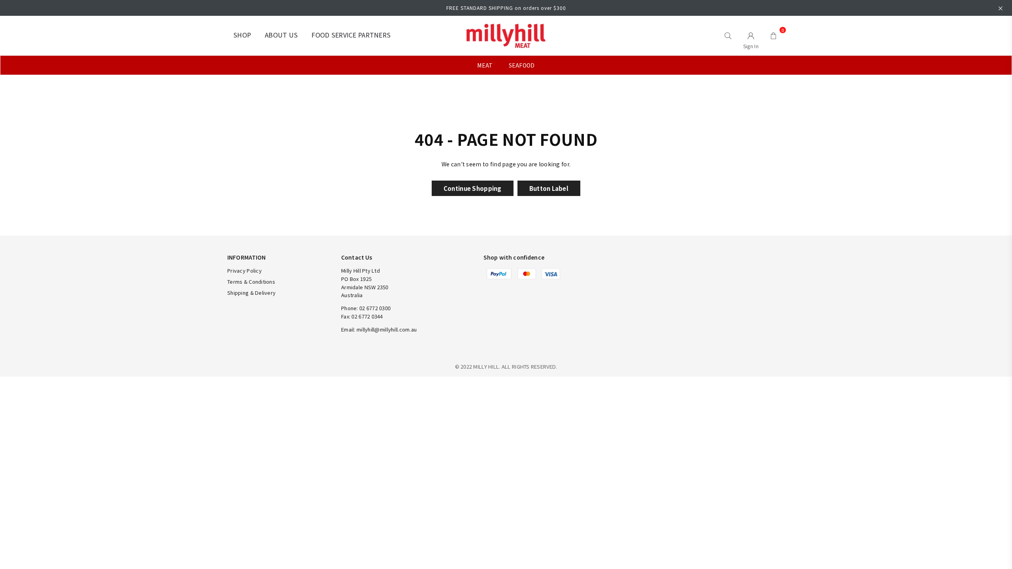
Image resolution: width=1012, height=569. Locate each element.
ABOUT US (281, 35)
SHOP (242, 35)
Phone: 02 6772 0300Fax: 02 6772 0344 (366, 312)
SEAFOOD (522, 65)
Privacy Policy (244, 270)
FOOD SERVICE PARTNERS (351, 35)
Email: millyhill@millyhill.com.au (379, 329)
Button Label (548, 188)
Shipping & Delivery (251, 292)
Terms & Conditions (251, 281)
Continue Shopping (473, 188)
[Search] (728, 35)
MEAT (485, 65)
